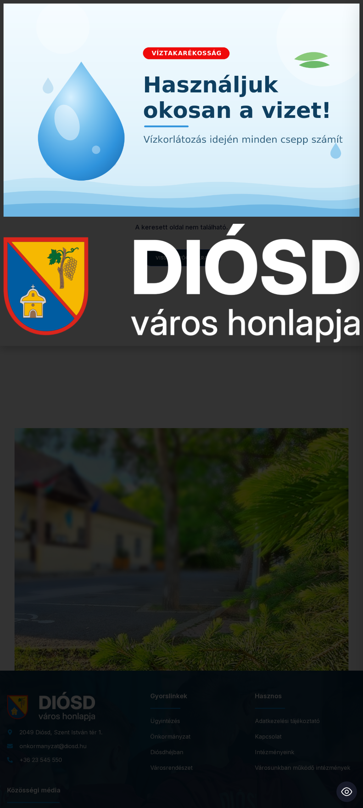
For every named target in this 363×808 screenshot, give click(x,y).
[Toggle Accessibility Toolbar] (347, 792)
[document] (181, 404)
